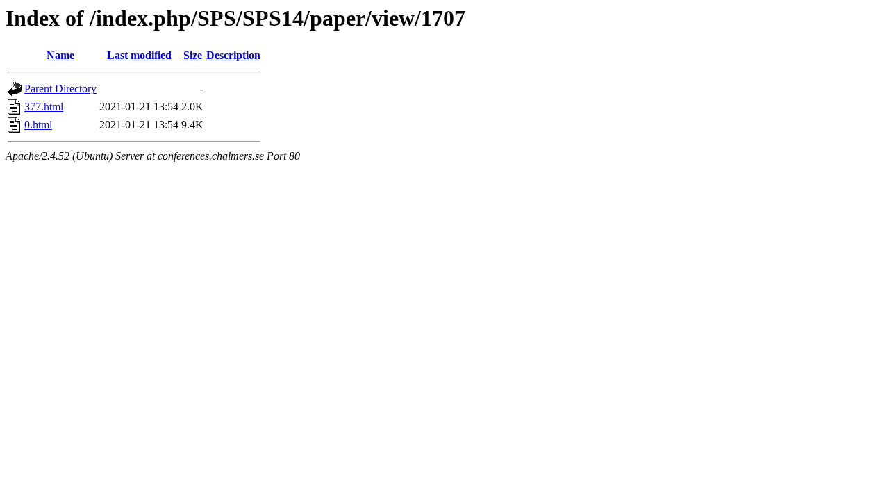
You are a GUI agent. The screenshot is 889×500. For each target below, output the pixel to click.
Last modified (139, 55)
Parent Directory (60, 88)
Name (60, 55)
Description (233, 55)
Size (192, 55)
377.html (43, 106)
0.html (38, 125)
